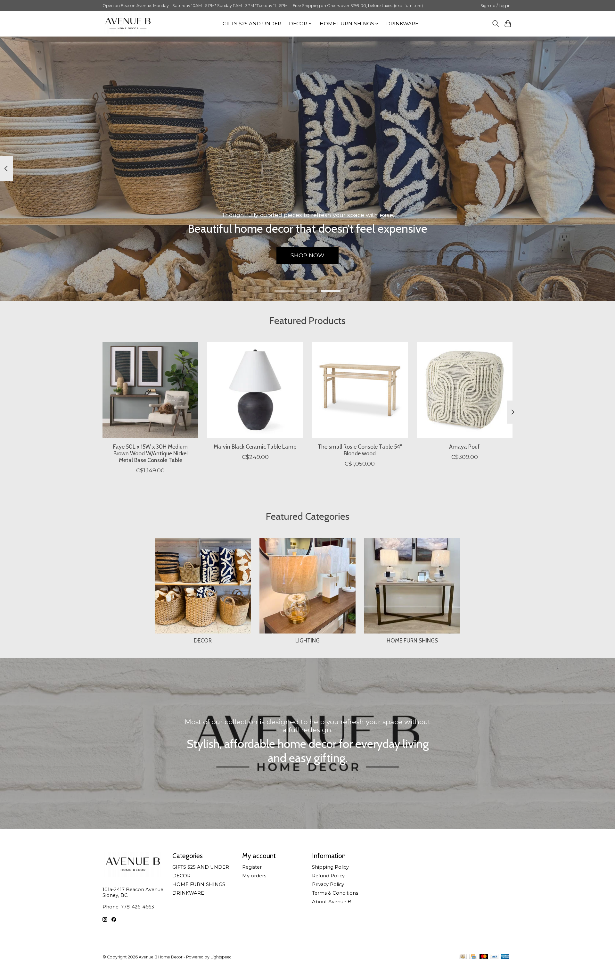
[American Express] (505, 957)
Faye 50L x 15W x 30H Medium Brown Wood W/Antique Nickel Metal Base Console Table (150, 453)
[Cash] (463, 957)
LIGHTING (307, 640)
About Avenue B (331, 902)
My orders (254, 876)
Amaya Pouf (464, 446)
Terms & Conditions (335, 893)
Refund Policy (328, 876)
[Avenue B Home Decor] (127, 23)
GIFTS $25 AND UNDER (252, 24)
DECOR (203, 640)
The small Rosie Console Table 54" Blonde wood (360, 450)
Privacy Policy (328, 884)
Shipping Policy (330, 867)
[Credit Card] (473, 957)
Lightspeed (221, 957)
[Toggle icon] (495, 23)
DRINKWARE (402, 24)
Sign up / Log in (495, 5)
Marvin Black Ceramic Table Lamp (255, 446)
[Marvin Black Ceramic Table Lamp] (255, 390)
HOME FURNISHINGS (412, 640)
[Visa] (494, 957)
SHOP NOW (307, 255)
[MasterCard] (484, 957)
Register (252, 867)
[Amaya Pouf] (464, 390)
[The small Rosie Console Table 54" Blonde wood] (360, 390)
